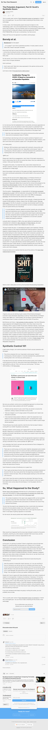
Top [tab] (4, 673)
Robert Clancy (23, 177)
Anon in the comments (12, 491)
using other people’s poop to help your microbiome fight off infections (25, 236)
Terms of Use (29, 703)
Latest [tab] (7, 673)
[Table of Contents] (1, 365)
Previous (7, 622)
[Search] (31, 2)
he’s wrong (17, 366)
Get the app (29, 724)
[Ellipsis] (45, 642)
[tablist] (8, 631)
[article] (24, 680)
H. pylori (12, 193)
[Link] (1, 39)
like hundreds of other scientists (25, 322)
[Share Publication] (33, 2)
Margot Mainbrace (9, 659)
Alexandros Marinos (9, 11)
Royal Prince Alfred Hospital (10, 185)
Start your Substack (21, 724)
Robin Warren (31, 223)
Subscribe (38, 2)
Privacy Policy (32, 704)
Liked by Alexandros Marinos (11, 643)
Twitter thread (36, 338)
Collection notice (33, 721)
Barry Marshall (21, 223)
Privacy (24, 721)
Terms (28, 721)
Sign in (44, 2)
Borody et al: (7, 42)
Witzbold (7, 642)
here (7, 22)
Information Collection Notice (23, 704)
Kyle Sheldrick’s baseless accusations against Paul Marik (18, 550)
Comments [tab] (5, 631)
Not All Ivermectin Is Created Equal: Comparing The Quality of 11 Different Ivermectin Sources (18, 677)
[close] (35, 684)
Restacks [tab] (10, 631)
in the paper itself (29, 495)
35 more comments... (7, 667)
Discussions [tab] (11, 673)
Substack (18, 727)
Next (42, 622)
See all (5, 704)
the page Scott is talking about (21, 71)
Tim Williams (10, 682)
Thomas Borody (16, 191)
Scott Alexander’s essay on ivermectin (29, 18)
